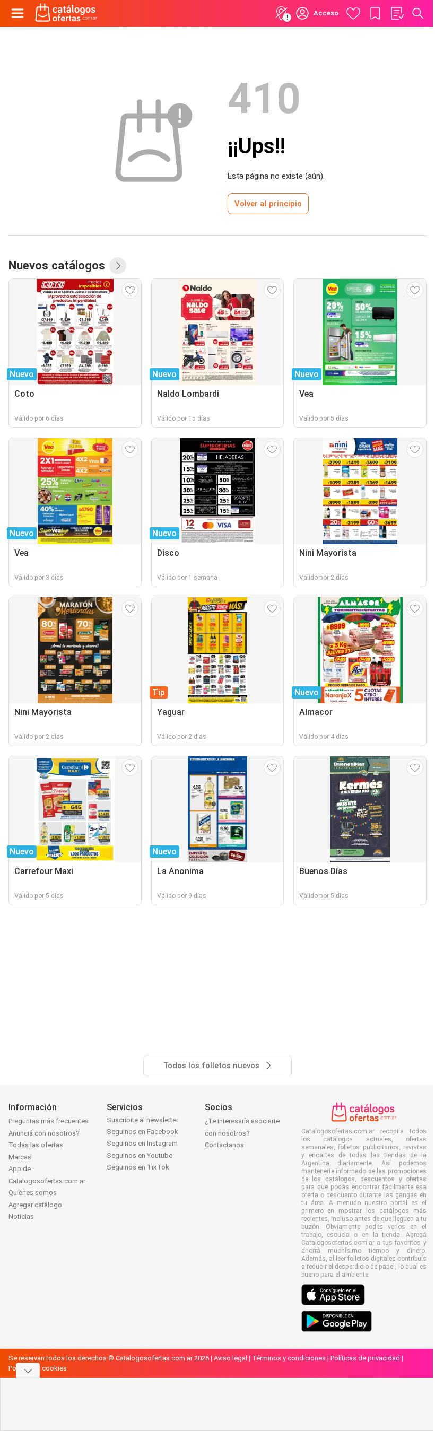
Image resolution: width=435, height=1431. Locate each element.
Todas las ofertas (35, 1145)
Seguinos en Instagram (142, 1143)
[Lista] (396, 13)
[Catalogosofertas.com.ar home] (66, 13)
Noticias (21, 1216)
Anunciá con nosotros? (44, 1133)
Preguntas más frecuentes (48, 1121)
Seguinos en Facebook (142, 1132)
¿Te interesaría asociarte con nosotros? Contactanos (242, 1133)
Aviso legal (230, 1358)
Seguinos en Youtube (139, 1155)
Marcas (19, 1157)
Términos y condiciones (289, 1358)
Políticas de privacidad (365, 1358)
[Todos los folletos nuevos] (117, 265)
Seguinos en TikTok (138, 1167)
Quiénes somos (32, 1193)
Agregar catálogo (35, 1205)
